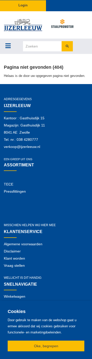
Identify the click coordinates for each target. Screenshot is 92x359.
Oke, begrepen (46, 346)
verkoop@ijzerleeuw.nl (22, 147)
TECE (8, 184)
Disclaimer (12, 251)
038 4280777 (27, 139)
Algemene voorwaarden (23, 244)
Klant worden (14, 258)
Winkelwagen (14, 296)
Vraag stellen (14, 265)
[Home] (23, 24)
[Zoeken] (67, 46)
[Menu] (8, 45)
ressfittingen (16, 191)
